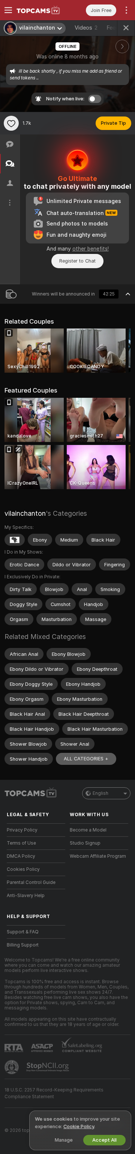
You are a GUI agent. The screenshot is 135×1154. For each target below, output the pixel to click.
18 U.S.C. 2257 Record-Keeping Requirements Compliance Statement (54, 1093)
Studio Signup (85, 843)
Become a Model (88, 830)
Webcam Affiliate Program (98, 856)
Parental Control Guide (31, 882)
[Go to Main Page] (42, 10)
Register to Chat (77, 261)
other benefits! (90, 249)
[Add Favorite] (11, 123)
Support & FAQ (23, 932)
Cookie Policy (78, 1126)
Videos (86, 27)
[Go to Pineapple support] (12, 1067)
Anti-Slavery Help (26, 895)
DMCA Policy (21, 856)
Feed (112, 27)
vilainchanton (25, 513)
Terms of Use (21, 843)
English (100, 793)
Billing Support (23, 945)
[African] (14, 540)
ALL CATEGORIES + (86, 758)
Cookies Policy (23, 869)
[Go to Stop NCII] (48, 1067)
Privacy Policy (22, 830)
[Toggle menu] (8, 10)
